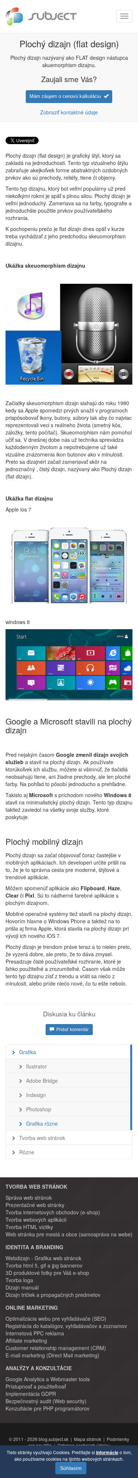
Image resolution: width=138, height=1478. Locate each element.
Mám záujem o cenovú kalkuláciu (66, 96)
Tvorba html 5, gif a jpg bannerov (44, 1265)
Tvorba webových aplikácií (36, 1219)
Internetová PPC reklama (35, 1333)
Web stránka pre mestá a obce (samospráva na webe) (69, 1234)
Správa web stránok (29, 1197)
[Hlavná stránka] (41, 16)
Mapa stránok (87, 1439)
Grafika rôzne (42, 1123)
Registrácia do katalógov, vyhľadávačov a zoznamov (66, 1326)
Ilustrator (36, 1066)
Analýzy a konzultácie (39, 1368)
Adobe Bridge (42, 1080)
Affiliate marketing (26, 1340)
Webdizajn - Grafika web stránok (43, 1258)
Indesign (36, 1095)
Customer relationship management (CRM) (56, 1348)
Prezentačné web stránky (35, 1205)
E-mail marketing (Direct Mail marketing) (52, 1355)
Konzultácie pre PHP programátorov (47, 1408)
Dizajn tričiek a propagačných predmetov (53, 1294)
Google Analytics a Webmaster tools (48, 1379)
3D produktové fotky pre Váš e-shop (47, 1272)
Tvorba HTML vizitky (29, 1227)
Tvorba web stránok (42, 1137)
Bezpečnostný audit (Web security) (46, 1401)
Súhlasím (71, 1468)
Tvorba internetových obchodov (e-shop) (53, 1212)
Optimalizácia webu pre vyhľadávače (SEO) (56, 1318)
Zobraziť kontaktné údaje (69, 112)
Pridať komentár (71, 1029)
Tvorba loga (19, 1280)
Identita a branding (34, 1247)
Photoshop (38, 1109)
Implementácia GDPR (31, 1393)
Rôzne (26, 1152)
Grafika (27, 1052)
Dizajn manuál (22, 1287)
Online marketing (32, 1307)
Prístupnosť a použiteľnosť (36, 1386)
